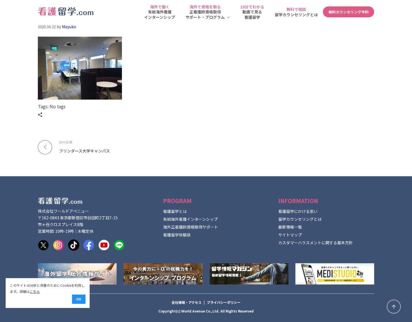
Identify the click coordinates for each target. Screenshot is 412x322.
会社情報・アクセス (187, 302)
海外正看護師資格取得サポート (190, 227)
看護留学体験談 (177, 235)
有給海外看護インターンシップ (190, 219)
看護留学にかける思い (298, 211)
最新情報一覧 (290, 227)
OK (78, 299)
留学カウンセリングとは (299, 219)
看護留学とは (175, 211)
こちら (35, 291)
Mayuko (69, 26)
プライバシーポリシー (223, 302)
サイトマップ (290, 235)
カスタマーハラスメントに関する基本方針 (315, 242)
